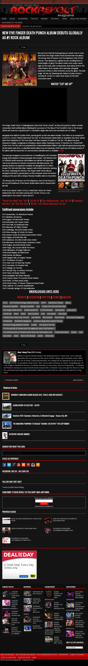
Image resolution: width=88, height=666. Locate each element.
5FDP (43, 303)
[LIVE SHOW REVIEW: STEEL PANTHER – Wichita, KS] (70, 636)
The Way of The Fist (46, 325)
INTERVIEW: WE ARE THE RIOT (38, 593)
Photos (34, 19)
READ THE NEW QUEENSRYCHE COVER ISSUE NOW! (26, 520)
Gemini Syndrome (31, 310)
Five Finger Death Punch (12, 310)
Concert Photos (8, 587)
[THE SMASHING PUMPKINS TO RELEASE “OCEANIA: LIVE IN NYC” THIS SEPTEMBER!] (7, 427)
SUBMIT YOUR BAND (77, 655)
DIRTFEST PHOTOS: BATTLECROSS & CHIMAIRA (16, 631)
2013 (5, 303)
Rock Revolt (59, 317)
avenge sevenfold (27, 306)
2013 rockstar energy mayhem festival (24, 303)
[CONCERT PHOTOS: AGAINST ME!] (6, 615)
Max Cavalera (33, 314)
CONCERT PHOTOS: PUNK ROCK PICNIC (15, 595)
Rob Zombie (47, 317)
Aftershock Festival (56, 303)
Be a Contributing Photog (47, 655)
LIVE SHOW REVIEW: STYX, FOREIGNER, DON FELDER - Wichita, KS (75, 625)
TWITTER (46, 297)
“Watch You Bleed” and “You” (15, 200)
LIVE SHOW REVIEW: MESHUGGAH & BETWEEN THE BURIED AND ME (75, 606)
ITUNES (56, 297)
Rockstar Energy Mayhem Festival (16, 325)
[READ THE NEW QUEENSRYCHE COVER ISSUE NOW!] (6, 522)
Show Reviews (71, 587)
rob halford (36, 317)
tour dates (7, 336)
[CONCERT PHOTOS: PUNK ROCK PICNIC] (6, 596)
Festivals (55, 19)
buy (38, 306)
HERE (61, 151)
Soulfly (34, 325)
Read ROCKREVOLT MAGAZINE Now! (24, 528)
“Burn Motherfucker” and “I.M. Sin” (57, 200)
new (42, 314)
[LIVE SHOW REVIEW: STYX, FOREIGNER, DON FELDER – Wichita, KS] (70, 625)
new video (62, 314)
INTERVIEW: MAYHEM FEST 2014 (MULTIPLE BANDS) (33, 610)
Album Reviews (50, 587)
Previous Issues (9, 511)
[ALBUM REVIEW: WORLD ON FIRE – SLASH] (49, 641)
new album (51, 314)
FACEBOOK (34, 297)
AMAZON (66, 297)
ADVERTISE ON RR (24, 657)
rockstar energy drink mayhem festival (48, 321)
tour (80, 332)
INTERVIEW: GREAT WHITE (37, 627)
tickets (74, 332)
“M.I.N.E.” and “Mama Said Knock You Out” (48, 203)
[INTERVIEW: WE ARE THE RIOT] (28, 596)
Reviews (44, 19)
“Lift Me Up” (34, 200)
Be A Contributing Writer (25, 655)
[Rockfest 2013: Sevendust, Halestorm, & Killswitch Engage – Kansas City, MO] (7, 416)
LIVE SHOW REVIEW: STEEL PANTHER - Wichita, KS (80, 634)
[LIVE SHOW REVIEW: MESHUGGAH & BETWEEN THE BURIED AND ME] (70, 607)
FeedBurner (48, 506)
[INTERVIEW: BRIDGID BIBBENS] (5, 437)
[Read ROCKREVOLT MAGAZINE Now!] (6, 532)
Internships (63, 655)
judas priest (71, 310)
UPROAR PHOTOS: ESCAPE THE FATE (15, 622)
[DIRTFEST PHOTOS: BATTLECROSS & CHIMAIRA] (6, 632)
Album (68, 303)
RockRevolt (7, 321)
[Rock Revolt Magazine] (44, 10)
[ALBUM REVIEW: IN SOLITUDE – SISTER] (7, 408)
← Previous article (10, 380)
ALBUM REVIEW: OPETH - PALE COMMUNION (58, 616)
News (64, 19)
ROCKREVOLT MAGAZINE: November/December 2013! (63, 529)
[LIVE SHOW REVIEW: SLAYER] (70, 617)
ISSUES (12, 19)
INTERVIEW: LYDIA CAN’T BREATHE (37, 601)
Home (4, 19)
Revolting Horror (78, 19)
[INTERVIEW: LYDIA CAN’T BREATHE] (28, 603)
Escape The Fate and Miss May (53, 306)
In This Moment (46, 310)
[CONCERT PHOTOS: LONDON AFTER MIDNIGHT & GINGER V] (6, 605)
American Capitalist (10, 306)
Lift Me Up (7, 314)
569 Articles (36, 352)
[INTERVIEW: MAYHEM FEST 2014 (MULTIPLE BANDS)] (28, 610)
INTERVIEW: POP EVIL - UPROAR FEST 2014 (37, 620)
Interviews (23, 19)
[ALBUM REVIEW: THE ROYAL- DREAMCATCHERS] (49, 607)
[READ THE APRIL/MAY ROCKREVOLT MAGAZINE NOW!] (48, 522)
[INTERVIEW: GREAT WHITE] (28, 630)
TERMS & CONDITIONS (8, 657)
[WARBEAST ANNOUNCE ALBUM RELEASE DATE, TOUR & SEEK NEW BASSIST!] (6, 398)
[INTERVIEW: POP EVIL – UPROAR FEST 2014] (28, 621)
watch (40, 336)
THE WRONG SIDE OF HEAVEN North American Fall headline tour (27, 332)
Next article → (79, 380)
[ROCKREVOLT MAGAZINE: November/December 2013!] (48, 532)
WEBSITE (22, 297)
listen (16, 314)
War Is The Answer (28, 336)
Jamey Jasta (59, 310)
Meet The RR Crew (7, 655)
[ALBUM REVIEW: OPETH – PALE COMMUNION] (49, 617)
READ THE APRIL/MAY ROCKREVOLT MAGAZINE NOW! (65, 520)
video (16, 336)
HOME (34, 657)
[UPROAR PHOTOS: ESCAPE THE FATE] (6, 623)
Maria (23, 314)
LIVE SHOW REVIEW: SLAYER (79, 615)
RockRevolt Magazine (23, 321)
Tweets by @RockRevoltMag (13, 487)
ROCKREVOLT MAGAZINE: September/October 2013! (21, 539)
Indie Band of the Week (12, 22)
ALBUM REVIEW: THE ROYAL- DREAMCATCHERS (54, 606)
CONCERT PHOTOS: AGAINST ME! (15, 613)
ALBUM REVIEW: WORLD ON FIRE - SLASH (58, 640)
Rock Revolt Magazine (75, 317)
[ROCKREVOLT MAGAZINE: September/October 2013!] (6, 542)
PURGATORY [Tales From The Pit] (16, 317)
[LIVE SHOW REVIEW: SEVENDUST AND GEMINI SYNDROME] (70, 596)
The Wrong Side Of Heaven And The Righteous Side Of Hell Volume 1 (29, 328)
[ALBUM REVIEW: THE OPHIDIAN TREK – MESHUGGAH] (49, 596)
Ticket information (62, 332)
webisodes (49, 336)
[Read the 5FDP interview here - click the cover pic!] (71, 187)
